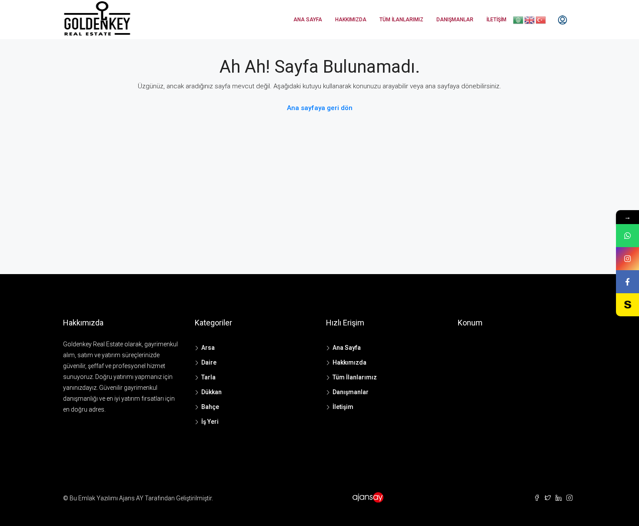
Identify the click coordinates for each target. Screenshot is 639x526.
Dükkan (211, 392)
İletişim (496, 20)
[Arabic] (518, 20)
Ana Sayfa (307, 20)
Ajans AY (131, 498)
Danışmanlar (454, 20)
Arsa (208, 347)
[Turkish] (541, 20)
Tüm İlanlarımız (401, 20)
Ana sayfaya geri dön (320, 108)
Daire (208, 362)
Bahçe (210, 406)
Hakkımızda (350, 20)
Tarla (208, 377)
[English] (530, 20)
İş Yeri (210, 421)
